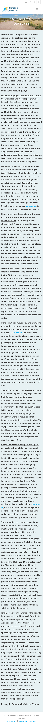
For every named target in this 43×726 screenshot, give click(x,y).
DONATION (16, 333)
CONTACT (32, 721)
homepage (31, 206)
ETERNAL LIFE (11, 721)
